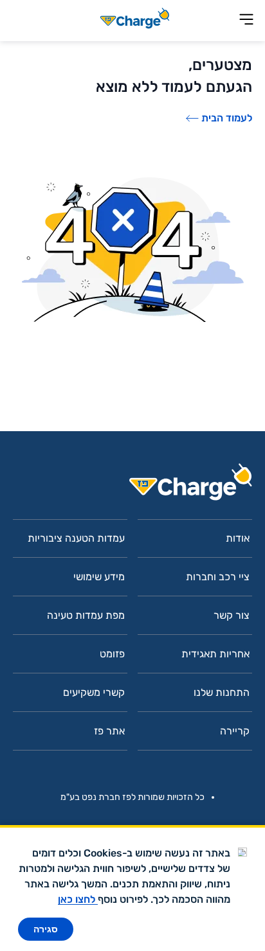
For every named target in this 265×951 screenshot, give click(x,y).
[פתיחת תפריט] (246, 20)
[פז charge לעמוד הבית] (132, 486)
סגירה (45, 929)
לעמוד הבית (226, 118)
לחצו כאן (78, 899)
